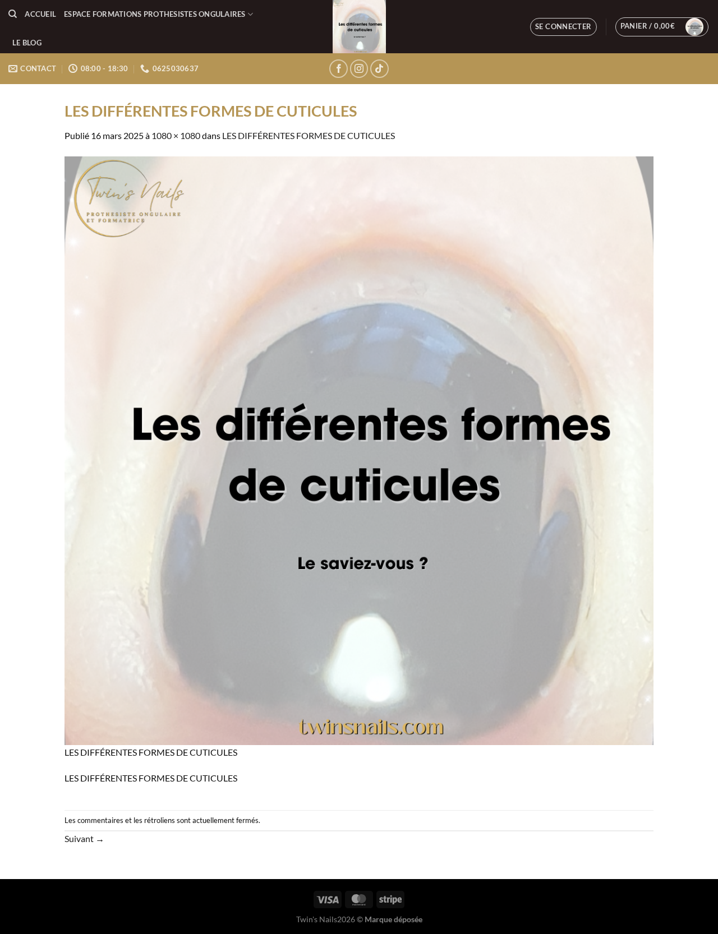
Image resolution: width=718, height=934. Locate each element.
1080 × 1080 (175, 135)
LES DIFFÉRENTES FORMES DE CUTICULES (308, 135)
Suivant (84, 838)
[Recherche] (12, 14)
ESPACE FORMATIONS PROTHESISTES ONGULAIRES (155, 14)
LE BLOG (27, 42)
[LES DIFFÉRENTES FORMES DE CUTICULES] (359, 449)
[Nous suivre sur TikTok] (379, 68)
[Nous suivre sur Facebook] (338, 68)
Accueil (40, 14)
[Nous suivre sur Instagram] (359, 68)
